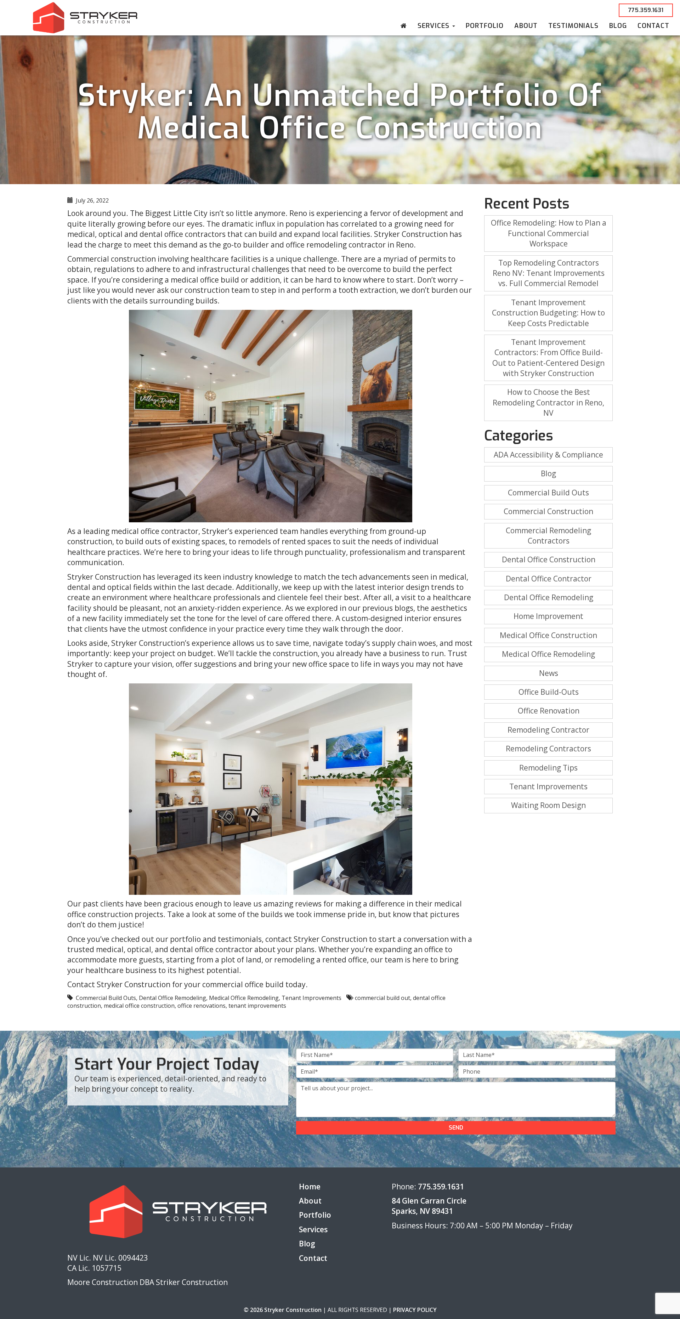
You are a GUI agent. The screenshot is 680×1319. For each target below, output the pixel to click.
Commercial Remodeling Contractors (548, 535)
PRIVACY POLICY (415, 1310)
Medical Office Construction (548, 635)
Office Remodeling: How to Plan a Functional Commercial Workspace (548, 233)
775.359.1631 (645, 10)
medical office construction (139, 1006)
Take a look (186, 914)
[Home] (403, 26)
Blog (618, 26)
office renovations (201, 1006)
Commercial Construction (548, 511)
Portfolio (485, 26)
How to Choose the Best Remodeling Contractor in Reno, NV (548, 402)
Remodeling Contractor (548, 730)
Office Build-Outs (548, 692)
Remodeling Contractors (548, 749)
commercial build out (382, 998)
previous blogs (387, 608)
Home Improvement (548, 616)
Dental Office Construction (548, 559)
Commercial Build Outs (106, 998)
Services (435, 26)
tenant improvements (257, 1006)
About (526, 26)
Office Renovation (548, 711)
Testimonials (573, 26)
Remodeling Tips (548, 768)
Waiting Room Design (548, 805)
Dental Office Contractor (548, 579)
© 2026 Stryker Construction (283, 1310)
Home (310, 1187)
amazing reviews (293, 904)
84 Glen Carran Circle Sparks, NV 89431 (429, 1206)
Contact (653, 26)
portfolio (185, 939)
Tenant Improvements (311, 998)
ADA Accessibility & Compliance (548, 455)
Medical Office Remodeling (244, 998)
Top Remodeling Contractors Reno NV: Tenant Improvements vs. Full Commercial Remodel (549, 273)
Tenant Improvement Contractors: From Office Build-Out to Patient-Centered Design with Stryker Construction (548, 357)
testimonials (240, 939)
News (548, 673)
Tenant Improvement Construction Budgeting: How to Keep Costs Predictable (548, 312)
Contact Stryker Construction (118, 984)
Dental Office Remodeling (172, 998)
